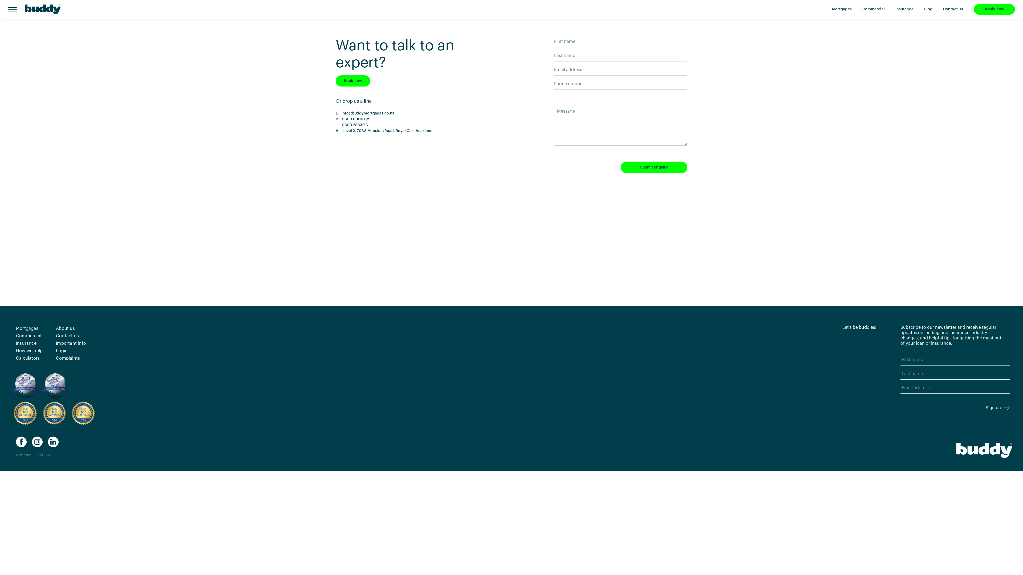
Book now (353, 81)
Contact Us (953, 9)
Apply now (994, 9)
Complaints (68, 358)
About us (65, 328)
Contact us (67, 336)
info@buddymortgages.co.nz (368, 113)
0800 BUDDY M (355, 119)
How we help (29, 351)
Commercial (873, 9)
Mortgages (842, 9)
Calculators (28, 358)
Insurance (904, 9)
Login (62, 351)
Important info (71, 343)
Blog (928, 9)
